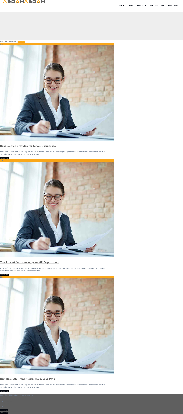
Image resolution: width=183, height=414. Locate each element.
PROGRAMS (141, 6)
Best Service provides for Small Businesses (28, 146)
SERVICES (154, 6)
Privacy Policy (9, 401)
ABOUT (130, 6)
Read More (4, 158)
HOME (121, 6)
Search (22, 42)
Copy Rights (8, 404)
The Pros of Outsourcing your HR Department (29, 262)
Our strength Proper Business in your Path (27, 379)
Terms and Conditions (11, 399)
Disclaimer (7, 406)
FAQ (162, 6)
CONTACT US (173, 6)
